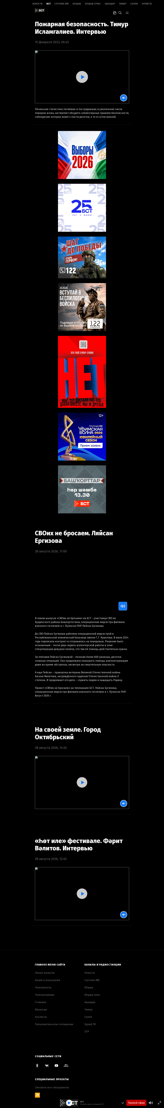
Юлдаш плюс (93, 3)
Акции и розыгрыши (47, 980)
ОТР (86, 1031)
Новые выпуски (44, 972)
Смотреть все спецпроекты (52, 1087)
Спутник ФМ (62, 3)
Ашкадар (110, 3)
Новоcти (37, 3)
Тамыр (122, 3)
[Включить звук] (123, 606)
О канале (40, 1002)
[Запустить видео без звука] (123, 97)
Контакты (41, 1016)
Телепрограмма (44, 994)
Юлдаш (77, 3)
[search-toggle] (120, 12)
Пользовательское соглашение (54, 1024)
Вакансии (41, 1009)
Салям (134, 3)
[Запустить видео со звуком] (82, 77)
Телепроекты (43, 987)
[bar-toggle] (127, 12)
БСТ (48, 3)
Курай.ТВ (147, 3)
